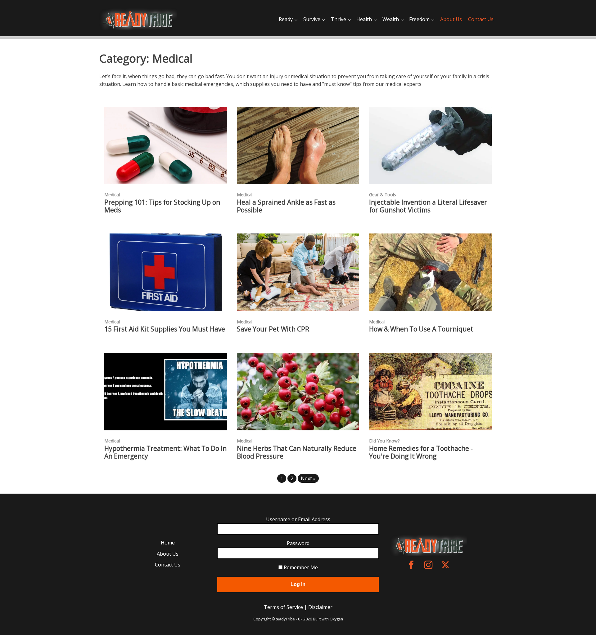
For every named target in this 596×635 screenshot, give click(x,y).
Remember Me (300, 567)
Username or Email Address (298, 519)
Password (298, 543)
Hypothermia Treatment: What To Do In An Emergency (165, 452)
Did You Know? (384, 441)
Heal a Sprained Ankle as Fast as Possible (286, 206)
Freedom (419, 19)
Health (364, 19)
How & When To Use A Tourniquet (421, 329)
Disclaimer (320, 607)
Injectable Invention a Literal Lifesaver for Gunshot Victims (428, 206)
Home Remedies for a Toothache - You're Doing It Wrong (421, 452)
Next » (308, 478)
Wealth (390, 19)
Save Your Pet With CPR (273, 329)
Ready (286, 19)
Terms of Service (283, 607)
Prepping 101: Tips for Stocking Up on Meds (162, 206)
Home (168, 542)
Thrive (338, 19)
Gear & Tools (382, 195)
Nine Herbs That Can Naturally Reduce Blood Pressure (296, 452)
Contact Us (481, 19)
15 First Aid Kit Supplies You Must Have (164, 329)
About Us (451, 19)
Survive (311, 19)
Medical (112, 195)
